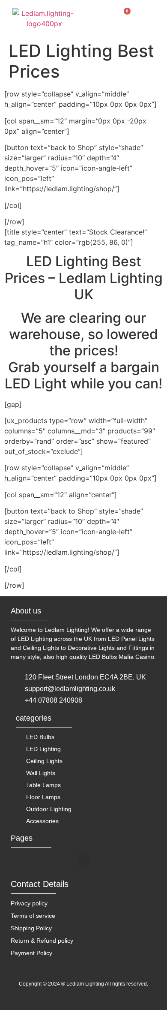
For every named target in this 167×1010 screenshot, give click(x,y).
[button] (101, 18)
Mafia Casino (136, 656)
